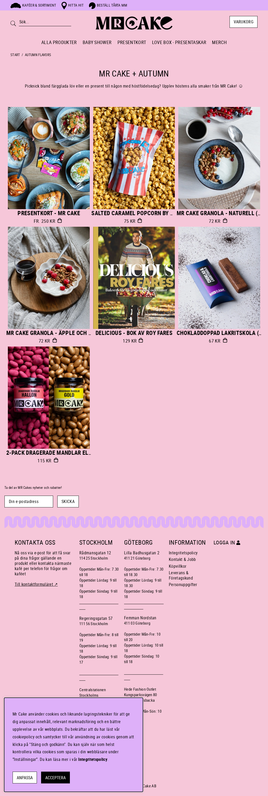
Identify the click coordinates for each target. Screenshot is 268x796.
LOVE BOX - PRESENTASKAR (179, 42)
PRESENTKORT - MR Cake (49, 213)
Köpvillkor (177, 566)
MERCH (219, 42)
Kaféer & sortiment (39, 5)
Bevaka (224, 220)
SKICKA (68, 501)
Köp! (59, 220)
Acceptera (55, 778)
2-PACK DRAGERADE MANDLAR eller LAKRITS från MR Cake (82, 452)
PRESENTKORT (132, 42)
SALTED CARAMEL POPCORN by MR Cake (141, 213)
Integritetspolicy (183, 552)
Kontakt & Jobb (182, 559)
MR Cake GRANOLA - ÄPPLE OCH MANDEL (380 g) (67, 333)
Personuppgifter (183, 584)
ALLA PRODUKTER (59, 42)
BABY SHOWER (97, 42)
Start (15, 54)
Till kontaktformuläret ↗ (36, 584)
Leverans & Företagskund (181, 575)
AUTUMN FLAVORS (38, 54)
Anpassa (25, 778)
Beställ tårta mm (112, 5)
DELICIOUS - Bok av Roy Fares (134, 333)
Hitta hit (76, 5)
